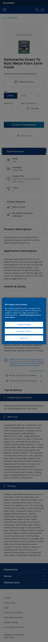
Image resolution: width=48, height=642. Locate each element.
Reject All (24, 338)
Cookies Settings (24, 324)
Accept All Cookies (24, 331)
